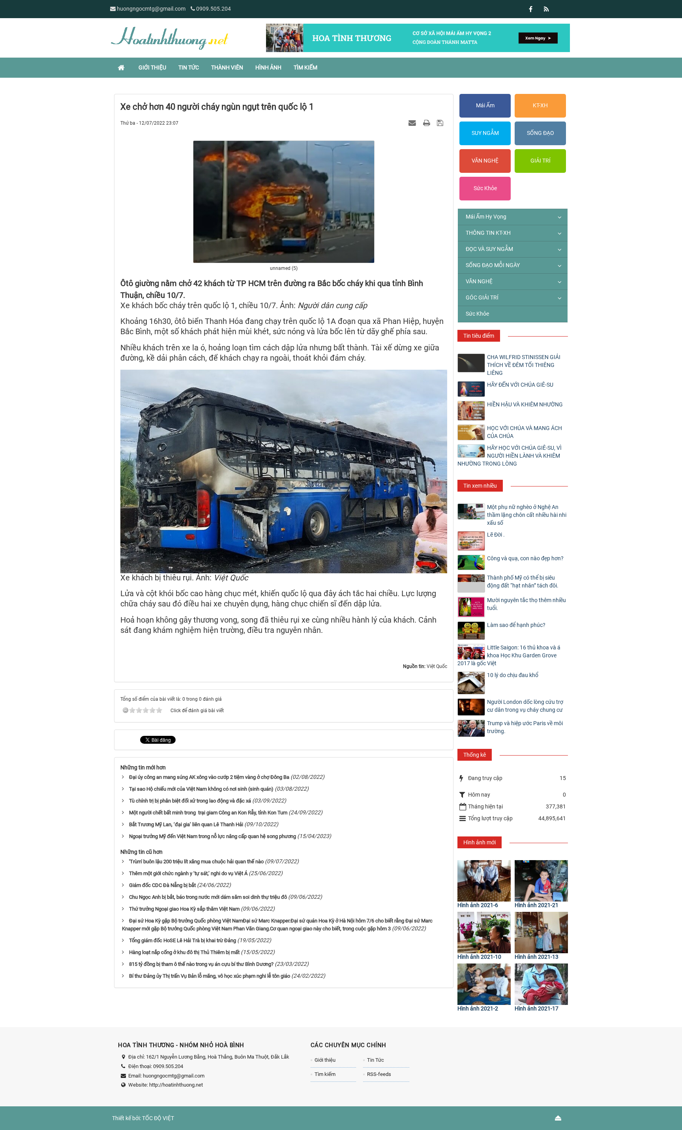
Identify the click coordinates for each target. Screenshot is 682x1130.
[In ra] (427, 123)
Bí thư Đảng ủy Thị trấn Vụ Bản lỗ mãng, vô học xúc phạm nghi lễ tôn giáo (209, 976)
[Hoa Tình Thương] (169, 37)
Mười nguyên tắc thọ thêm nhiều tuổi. (526, 604)
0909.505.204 (213, 9)
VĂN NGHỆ (485, 160)
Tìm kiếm (325, 1074)
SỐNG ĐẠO (540, 133)
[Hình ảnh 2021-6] (484, 881)
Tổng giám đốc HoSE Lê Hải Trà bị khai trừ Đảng (182, 940)
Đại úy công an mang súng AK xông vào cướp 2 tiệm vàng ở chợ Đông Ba (209, 777)
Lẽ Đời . (496, 534)
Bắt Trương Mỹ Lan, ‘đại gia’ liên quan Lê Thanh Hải (186, 824)
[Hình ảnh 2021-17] (541, 984)
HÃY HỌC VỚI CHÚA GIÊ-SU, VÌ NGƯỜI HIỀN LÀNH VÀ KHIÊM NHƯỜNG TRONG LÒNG (509, 456)
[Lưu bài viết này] (441, 123)
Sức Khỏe (485, 188)
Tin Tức (375, 1060)
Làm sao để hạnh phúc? (516, 625)
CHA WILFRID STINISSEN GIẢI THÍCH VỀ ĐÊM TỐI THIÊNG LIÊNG (523, 365)
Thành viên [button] (227, 67)
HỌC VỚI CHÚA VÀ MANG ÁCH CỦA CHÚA (524, 432)
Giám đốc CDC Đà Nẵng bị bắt (162, 885)
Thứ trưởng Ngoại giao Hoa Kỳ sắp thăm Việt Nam (184, 909)
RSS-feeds (379, 1074)
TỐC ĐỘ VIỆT (158, 1118)
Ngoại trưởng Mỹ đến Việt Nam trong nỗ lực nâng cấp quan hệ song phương (212, 836)
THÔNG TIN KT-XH (488, 233)
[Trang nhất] (122, 67)
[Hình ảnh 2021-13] (541, 932)
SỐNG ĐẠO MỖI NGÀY (493, 265)
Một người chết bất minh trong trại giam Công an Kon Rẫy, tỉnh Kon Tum (208, 813)
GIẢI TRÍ (540, 160)
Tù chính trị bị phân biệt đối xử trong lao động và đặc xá (190, 801)
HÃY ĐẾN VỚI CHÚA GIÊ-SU (520, 385)
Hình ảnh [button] (268, 67)
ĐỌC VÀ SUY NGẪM (489, 249)
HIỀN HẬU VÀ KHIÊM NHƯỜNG (525, 404)
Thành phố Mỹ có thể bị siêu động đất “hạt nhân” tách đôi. (522, 581)
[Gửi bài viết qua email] (413, 123)
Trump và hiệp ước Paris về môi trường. (525, 727)
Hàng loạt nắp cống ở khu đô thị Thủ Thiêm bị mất (184, 952)
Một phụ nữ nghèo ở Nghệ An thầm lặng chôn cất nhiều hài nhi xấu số (526, 515)
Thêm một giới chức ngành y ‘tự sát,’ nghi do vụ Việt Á (188, 873)
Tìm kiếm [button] (305, 67)
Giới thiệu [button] (152, 67)
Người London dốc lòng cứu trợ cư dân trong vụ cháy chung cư (525, 706)
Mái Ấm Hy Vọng (486, 216)
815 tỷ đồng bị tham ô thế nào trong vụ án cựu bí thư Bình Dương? (201, 964)
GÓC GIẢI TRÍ (482, 297)
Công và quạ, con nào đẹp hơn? (525, 558)
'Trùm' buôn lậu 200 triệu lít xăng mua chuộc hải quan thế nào (196, 861)
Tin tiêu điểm (478, 336)
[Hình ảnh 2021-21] (541, 881)
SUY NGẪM (485, 133)
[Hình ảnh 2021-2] (484, 984)
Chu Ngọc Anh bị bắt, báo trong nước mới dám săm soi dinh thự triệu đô (208, 897)
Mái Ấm (485, 105)
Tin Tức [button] (188, 67)
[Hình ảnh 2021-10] (484, 932)
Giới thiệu (325, 1060)
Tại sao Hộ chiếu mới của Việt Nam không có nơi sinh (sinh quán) (201, 789)
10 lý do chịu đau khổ (512, 675)
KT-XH (540, 105)
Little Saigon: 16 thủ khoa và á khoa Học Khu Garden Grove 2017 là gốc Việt (508, 655)
